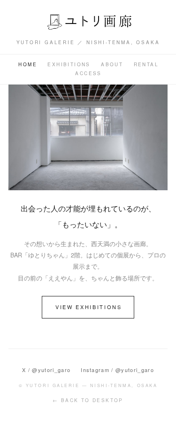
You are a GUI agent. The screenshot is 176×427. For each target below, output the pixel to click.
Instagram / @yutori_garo (117, 369)
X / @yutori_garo (46, 369)
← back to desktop (88, 400)
